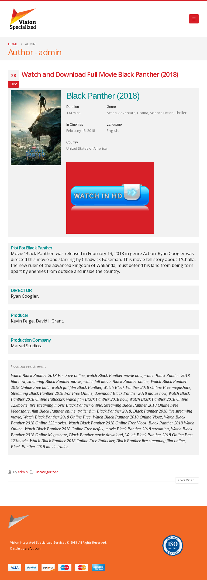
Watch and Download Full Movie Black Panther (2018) (100, 74)
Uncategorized (46, 472)
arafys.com (33, 548)
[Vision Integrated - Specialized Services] (23, 19)
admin (23, 472)
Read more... (187, 480)
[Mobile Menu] (194, 18)
